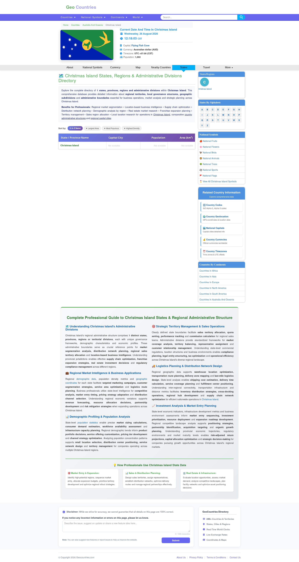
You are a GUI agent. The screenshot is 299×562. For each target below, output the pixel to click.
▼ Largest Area (92, 128)
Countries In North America (212, 287)
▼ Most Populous (111, 128)
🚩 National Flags (208, 175)
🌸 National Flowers (209, 146)
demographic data (86, 378)
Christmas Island (161, 114)
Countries (67, 17)
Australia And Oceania (93, 24)
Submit (176, 540)
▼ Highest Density (132, 128)
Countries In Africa (208, 270)
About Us (181, 557)
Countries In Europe (209, 282)
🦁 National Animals (209, 158)
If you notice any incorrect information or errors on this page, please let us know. (105, 517)
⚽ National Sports (208, 169)
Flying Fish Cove (140, 45)
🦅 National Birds (207, 152)
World (137, 17)
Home (65, 24)
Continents (118, 17)
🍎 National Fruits (208, 140)
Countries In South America (213, 293)
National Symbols (92, 17)
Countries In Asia (207, 276)
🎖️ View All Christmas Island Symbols (218, 181)
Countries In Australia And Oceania (216, 299)
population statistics (88, 422)
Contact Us (235, 557)
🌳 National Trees (208, 164)
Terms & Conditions (216, 557)
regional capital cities (101, 118)
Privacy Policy (196, 557)
